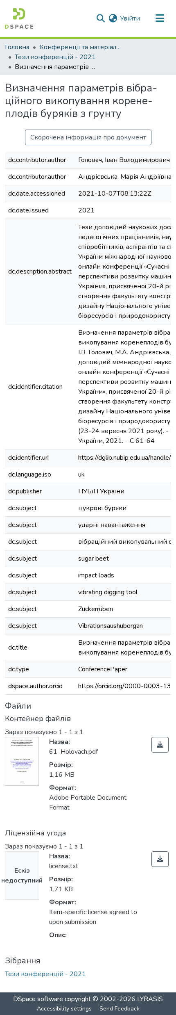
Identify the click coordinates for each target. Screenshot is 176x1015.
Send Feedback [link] (119, 1009)
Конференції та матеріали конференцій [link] (80, 47)
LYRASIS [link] (150, 999)
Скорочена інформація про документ (88, 137)
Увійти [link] (130, 18)
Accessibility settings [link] (64, 1009)
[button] (19, 18)
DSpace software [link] (38, 999)
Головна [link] (17, 47)
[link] (160, 745)
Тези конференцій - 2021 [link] (55, 57)
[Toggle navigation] (159, 18)
